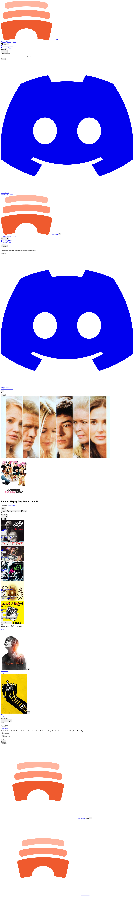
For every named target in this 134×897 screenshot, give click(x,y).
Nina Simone (4, 529)
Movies (9, 42)
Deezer (13, 537)
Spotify (4, 537)
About (2, 741)
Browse (4, 44)
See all (2, 629)
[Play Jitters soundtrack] (28, 712)
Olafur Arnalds (11, 505)
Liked (10, 48)
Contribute (3, 194)
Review (8, 194)
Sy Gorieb (3, 589)
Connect (3, 58)
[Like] (2, 532)
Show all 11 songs (5, 622)
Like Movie (4, 514)
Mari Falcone (9, 589)
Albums (6, 46)
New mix (5, 51)
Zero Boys (3, 609)
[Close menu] (59, 234)
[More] (2, 534)
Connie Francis (4, 549)
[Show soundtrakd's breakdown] (90, 818)
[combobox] (4, 516)
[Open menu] (2, 391)
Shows (14, 42)
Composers (10, 46)
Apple (8, 537)
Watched (4, 48)
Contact (11, 194)
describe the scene (11, 536)
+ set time (3, 536)
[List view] (5, 519)
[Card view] (2, 519)
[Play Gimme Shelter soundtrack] (28, 669)
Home (4, 42)
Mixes (2, 46)
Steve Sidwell (4, 569)
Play (4, 508)
